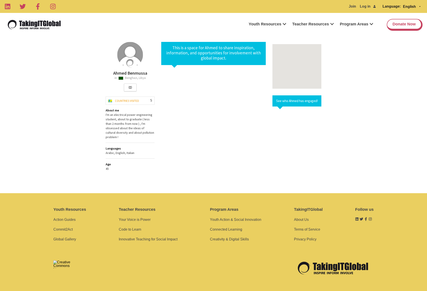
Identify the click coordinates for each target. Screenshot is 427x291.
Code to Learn (130, 229)
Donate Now (404, 24)
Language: (392, 6)
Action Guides (64, 219)
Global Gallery (64, 239)
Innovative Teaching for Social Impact (148, 239)
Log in (365, 6)
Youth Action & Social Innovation (235, 219)
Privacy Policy (305, 239)
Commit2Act (63, 229)
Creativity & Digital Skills (229, 239)
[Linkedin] (7, 6)
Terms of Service (307, 229)
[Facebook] (38, 6)
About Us (301, 219)
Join (352, 6)
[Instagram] (53, 6)
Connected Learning (226, 229)
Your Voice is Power (135, 219)
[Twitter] (23, 6)
